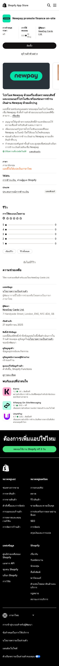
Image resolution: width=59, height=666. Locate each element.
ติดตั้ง (29, 45)
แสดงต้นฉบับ (34, 151)
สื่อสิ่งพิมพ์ (35, 572)
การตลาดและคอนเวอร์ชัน (12, 519)
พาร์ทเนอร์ (35, 578)
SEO (32, 521)
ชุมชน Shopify (10, 569)
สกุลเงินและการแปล (40, 532)
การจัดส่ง (35, 526)
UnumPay (17, 414)
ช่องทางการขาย (11, 487)
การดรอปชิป (36, 487)
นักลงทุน (34, 566)
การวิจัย (6, 581)
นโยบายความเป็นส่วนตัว (15, 291)
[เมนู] (54, 5)
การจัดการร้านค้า (11, 526)
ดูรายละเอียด (9, 375)
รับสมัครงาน (36, 560)
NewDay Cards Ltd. (13, 309)
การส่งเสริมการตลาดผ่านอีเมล (43, 513)
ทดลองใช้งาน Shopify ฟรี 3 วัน (29, 449)
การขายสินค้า (10, 499)
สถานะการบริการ (39, 599)
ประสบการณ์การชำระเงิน (16, 191)
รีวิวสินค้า (35, 499)
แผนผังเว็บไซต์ (10, 648)
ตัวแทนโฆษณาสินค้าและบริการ (43, 585)
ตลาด (33, 493)
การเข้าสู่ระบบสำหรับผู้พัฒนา (17, 624)
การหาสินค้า (9, 493)
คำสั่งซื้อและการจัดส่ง (14, 505)
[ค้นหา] (48, 5)
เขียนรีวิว (9, 251)
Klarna (16, 389)
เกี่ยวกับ (34, 554)
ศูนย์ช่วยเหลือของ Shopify (11, 556)
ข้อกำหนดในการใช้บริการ (16, 632)
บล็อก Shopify (10, 575)
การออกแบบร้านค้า (12, 511)
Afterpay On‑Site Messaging (27, 402)
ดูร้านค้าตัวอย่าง (29, 53)
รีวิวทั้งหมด (25, 251)
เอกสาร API (8, 563)
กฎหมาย (34, 593)
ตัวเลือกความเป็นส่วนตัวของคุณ (19, 656)
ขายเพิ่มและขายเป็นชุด (42, 505)
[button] (29, 393)
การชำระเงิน (9, 180)
